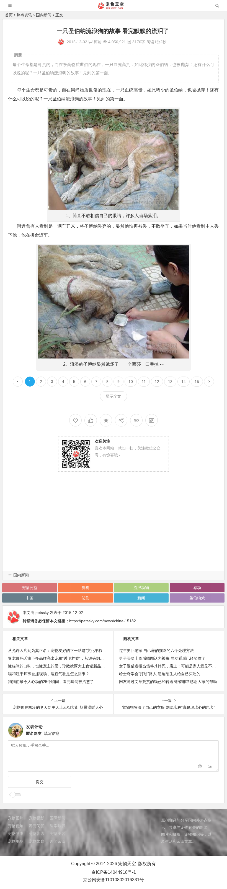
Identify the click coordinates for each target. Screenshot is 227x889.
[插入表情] (200, 766)
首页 (9, 15)
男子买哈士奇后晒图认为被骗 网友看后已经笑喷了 (162, 658)
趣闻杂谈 (57, 841)
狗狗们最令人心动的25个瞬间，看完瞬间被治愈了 (51, 681)
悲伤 (85, 598)
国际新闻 (57, 818)
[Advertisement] (113, 527)
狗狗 (85, 587)
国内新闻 (43, 15)
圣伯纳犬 (197, 598)
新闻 (141, 598)
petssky (42, 612)
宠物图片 (15, 818)
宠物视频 (15, 826)
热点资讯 (24, 15)
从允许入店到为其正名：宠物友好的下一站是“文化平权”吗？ (60, 650)
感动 (197, 587)
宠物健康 (15, 833)
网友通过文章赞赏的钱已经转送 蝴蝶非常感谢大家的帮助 (168, 681)
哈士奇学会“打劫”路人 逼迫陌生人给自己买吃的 (159, 674)
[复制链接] (136, 420)
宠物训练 (36, 833)
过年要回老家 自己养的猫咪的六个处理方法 (156, 650)
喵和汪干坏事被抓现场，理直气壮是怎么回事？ (48, 674)
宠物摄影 (36, 818)
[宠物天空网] (113, 7)
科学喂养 (57, 826)
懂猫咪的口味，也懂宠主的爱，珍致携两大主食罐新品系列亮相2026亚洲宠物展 (76, 666)
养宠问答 (36, 826)
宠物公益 (29, 587)
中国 (29, 598)
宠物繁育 (36, 841)
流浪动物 (141, 587)
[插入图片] (210, 766)
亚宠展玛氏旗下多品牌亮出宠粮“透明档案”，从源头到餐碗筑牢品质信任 (69, 658)
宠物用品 (15, 841)
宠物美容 (57, 833)
